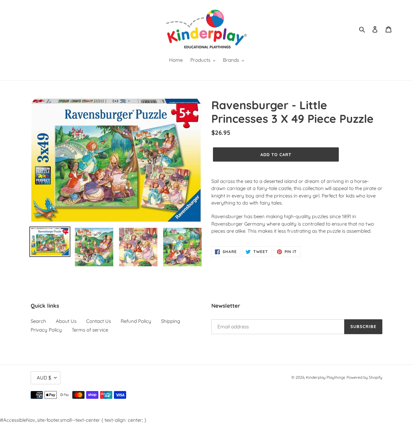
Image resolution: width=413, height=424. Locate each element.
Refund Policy (136, 321)
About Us (66, 321)
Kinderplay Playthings (325, 377)
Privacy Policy (46, 330)
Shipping (170, 321)
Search (38, 321)
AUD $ (44, 378)
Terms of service (90, 330)
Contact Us (98, 321)
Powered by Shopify (364, 377)
